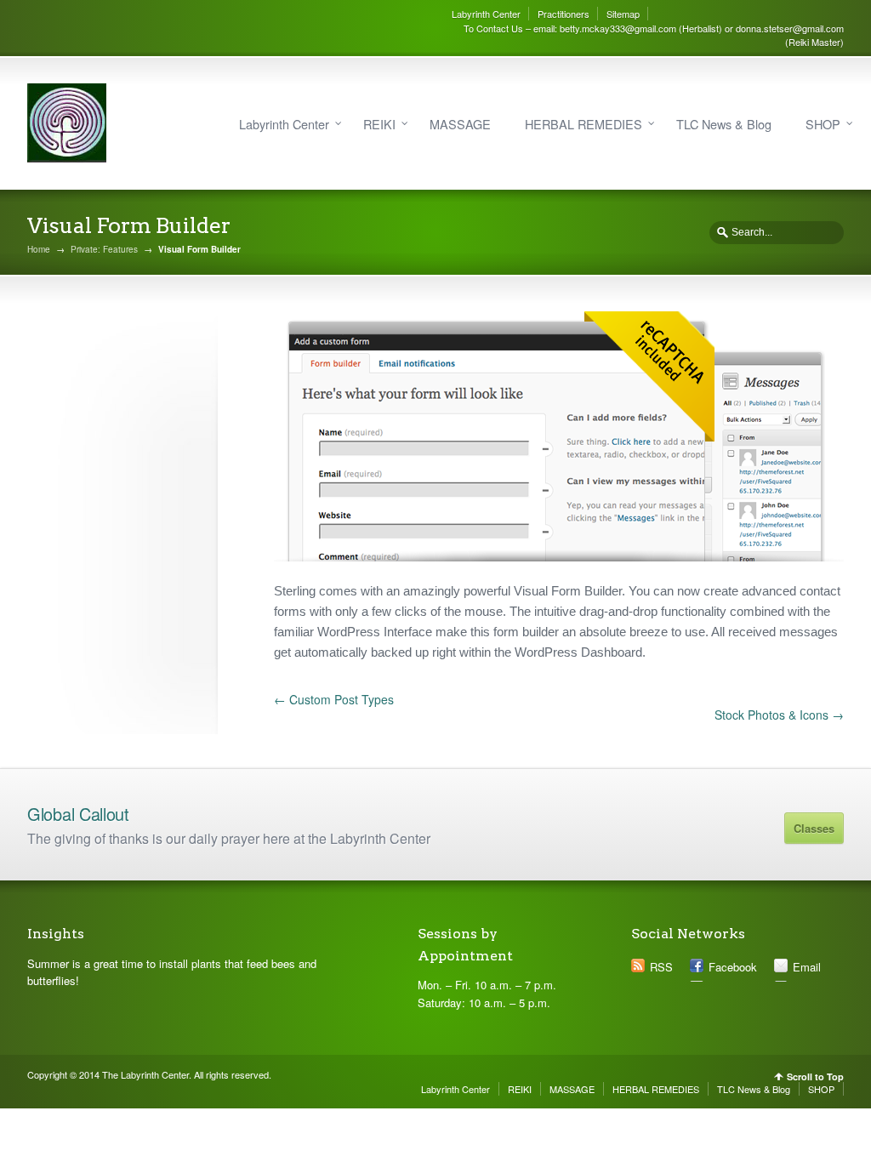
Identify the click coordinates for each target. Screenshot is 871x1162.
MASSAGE (460, 124)
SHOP (823, 124)
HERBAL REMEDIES (583, 124)
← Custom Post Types (334, 699)
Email (807, 967)
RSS (661, 967)
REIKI (379, 124)
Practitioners (563, 13)
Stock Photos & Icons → (779, 714)
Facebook (733, 967)
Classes (814, 828)
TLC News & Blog (723, 124)
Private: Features (104, 249)
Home (38, 249)
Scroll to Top (815, 1076)
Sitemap (623, 13)
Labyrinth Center (486, 13)
